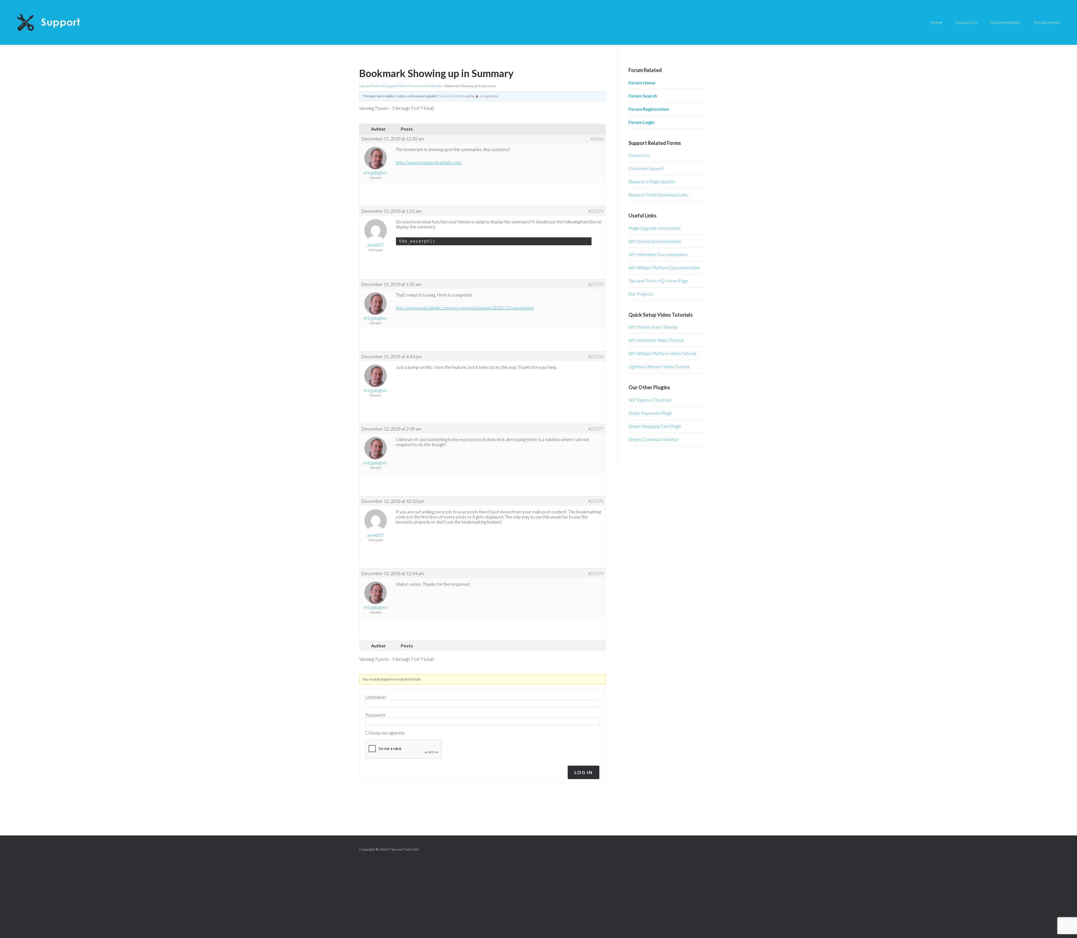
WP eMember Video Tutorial (656, 340)
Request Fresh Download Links (658, 194)
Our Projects (641, 294)
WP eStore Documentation (655, 241)
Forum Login (641, 122)
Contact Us (639, 155)
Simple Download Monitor (654, 439)
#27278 (595, 501)
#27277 (595, 428)
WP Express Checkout (650, 399)
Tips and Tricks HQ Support (61, 22)
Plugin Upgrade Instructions (654, 228)
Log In (583, 772)
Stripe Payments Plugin (650, 413)
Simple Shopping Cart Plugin (655, 426)
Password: (375, 714)
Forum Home (642, 82)
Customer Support (646, 168)
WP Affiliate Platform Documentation (664, 267)
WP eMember (433, 86)
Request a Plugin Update (652, 181)
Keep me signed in (387, 732)
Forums (414, 86)
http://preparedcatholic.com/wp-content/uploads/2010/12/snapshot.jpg (465, 307)
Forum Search (643, 95)
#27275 (595, 284)
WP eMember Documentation (658, 254)
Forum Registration (649, 109)
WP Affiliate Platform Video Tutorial (662, 353)
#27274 (595, 211)
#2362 (597, 138)
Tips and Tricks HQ (404, 849)
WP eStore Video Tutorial (653, 327)
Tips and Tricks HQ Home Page (658, 280)
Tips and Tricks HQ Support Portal (383, 86)
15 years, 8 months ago (454, 96)
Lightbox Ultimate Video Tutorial (659, 366)
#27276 (595, 356)
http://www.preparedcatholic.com (428, 162)
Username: (375, 697)
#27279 (595, 573)
